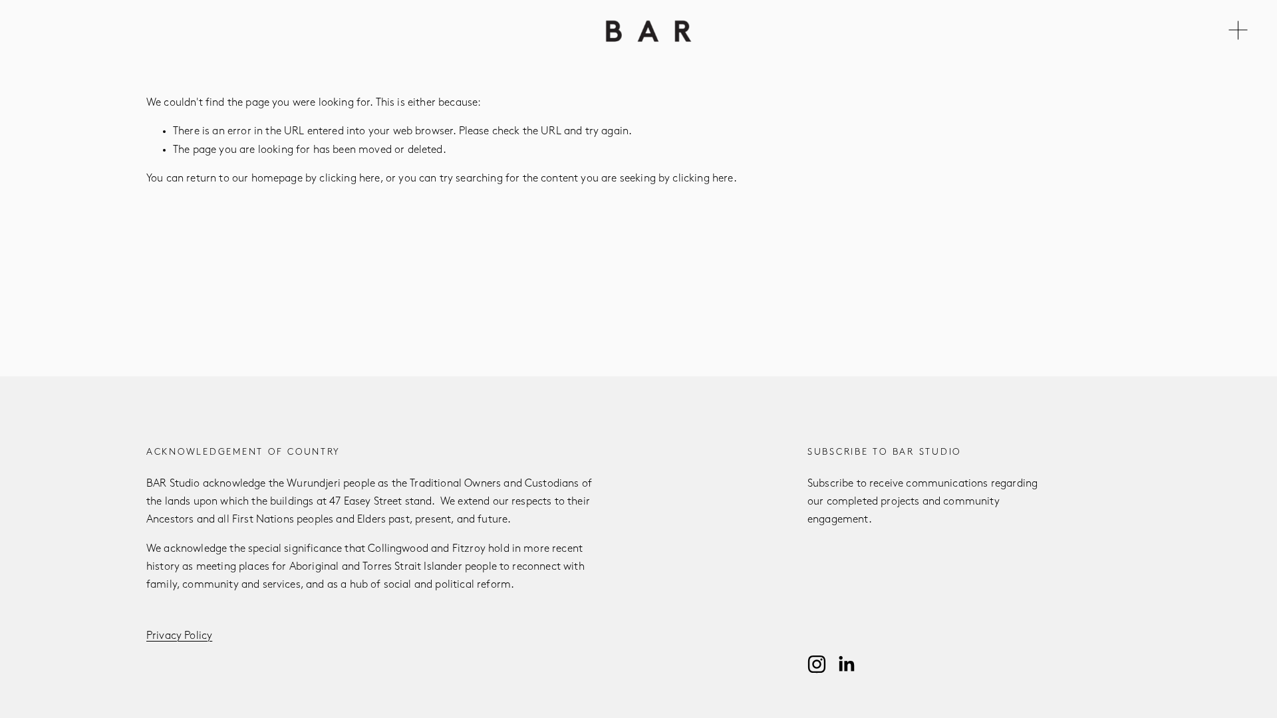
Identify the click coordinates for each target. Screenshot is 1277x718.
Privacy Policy (179, 636)
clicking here (349, 179)
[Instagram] (816, 664)
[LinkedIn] (846, 664)
